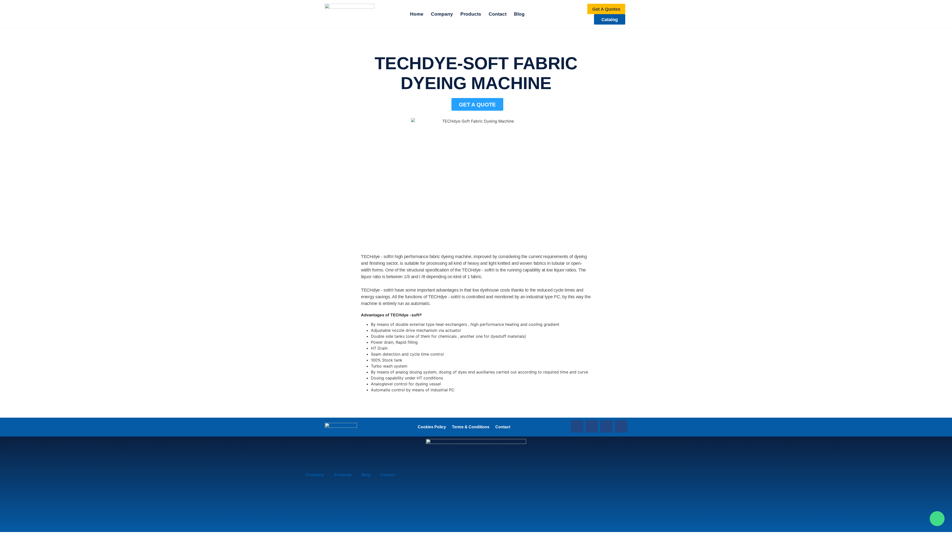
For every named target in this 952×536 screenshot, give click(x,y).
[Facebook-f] (577, 426)
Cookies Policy (432, 427)
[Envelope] (621, 426)
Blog (365, 475)
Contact (502, 427)
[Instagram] (606, 426)
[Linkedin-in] (592, 426)
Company (315, 475)
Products (343, 475)
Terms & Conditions (470, 427)
